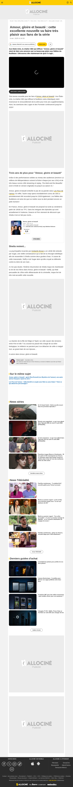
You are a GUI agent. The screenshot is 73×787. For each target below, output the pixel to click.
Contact (4, 776)
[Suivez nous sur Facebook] (4, 764)
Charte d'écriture (32, 778)
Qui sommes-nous (12, 776)
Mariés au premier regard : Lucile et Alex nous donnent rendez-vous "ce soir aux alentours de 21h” (50, 501)
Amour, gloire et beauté (45, 96)
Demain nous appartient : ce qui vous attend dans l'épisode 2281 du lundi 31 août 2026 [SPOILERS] (51, 423)
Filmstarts (55, 763)
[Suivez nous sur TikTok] (20, 764)
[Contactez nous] (12, 769)
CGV (39, 776)
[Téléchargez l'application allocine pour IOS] (33, 763)
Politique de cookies (47, 776)
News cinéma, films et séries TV (22, 20)
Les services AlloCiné (44, 778)
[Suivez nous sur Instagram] (14, 764)
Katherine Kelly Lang (39, 226)
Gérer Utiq (54, 778)
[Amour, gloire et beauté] (16, 228)
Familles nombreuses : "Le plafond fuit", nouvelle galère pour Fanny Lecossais (50, 484)
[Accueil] (35, 2)
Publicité (29, 776)
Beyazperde (55, 765)
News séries (33, 20)
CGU (34, 776)
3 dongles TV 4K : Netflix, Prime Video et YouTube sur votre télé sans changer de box (51, 611)
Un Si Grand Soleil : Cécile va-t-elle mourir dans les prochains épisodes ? (50, 405)
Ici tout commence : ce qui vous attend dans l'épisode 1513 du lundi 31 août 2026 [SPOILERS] (51, 439)
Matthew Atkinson (50, 226)
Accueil (11, 20)
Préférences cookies (59, 776)
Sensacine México (61, 767)
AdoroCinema (66, 765)
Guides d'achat (37, 630)
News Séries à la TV (42, 20)
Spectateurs (26, 229)
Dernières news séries (36, 473)
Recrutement (22, 776)
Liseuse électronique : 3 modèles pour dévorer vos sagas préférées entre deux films (49, 580)
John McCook (29, 226)
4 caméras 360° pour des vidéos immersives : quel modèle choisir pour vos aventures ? (51, 595)
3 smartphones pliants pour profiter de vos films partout (50, 562)
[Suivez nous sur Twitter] (9, 764)
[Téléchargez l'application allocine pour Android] (39, 763)
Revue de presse (22, 778)
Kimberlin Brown (37, 251)
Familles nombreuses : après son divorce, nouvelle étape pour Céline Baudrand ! (50, 533)
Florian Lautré (19, 360)
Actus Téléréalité (36, 551)
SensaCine (66, 763)
